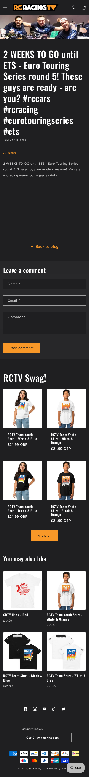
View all (44, 536)
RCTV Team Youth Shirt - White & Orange (63, 439)
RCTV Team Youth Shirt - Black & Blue (22, 509)
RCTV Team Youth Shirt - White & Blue (22, 437)
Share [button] (12, 153)
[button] (5, 7)
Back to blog (47, 246)
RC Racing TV (37, 768)
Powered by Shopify (58, 768)
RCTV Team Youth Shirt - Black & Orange (63, 511)
